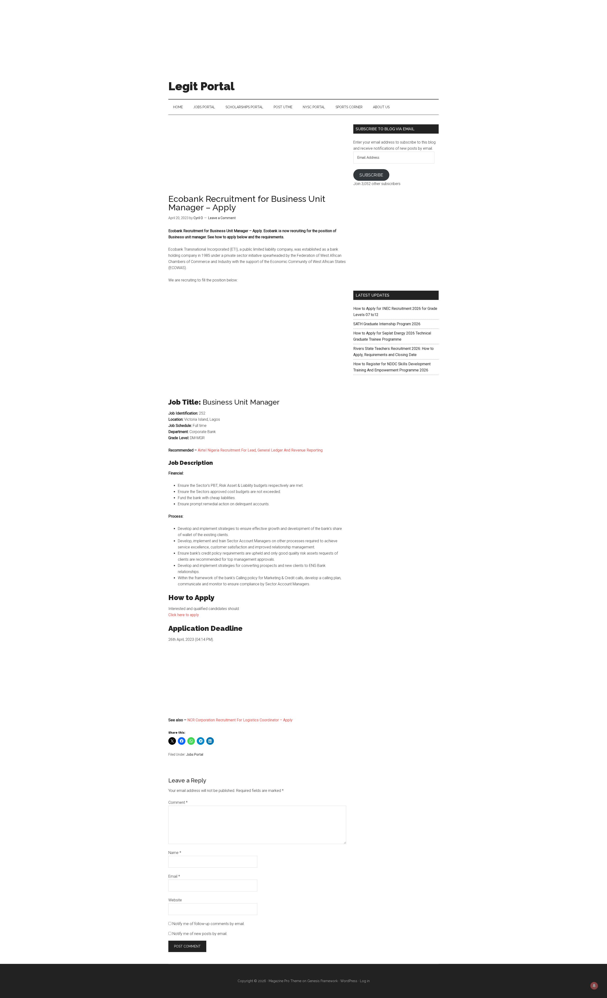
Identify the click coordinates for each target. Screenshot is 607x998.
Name (174, 852)
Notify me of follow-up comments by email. (208, 923)
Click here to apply (183, 615)
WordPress (348, 981)
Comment (178, 802)
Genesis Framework (322, 981)
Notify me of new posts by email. (199, 933)
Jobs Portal (194, 754)
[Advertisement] (303, 33)
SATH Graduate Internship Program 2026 (386, 324)
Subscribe (371, 174)
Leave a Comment (222, 218)
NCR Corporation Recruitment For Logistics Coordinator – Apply (240, 720)
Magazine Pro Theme (285, 981)
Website (175, 900)
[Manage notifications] (594, 985)
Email (174, 876)
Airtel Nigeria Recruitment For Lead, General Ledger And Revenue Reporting (260, 450)
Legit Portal (201, 86)
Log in (365, 981)
